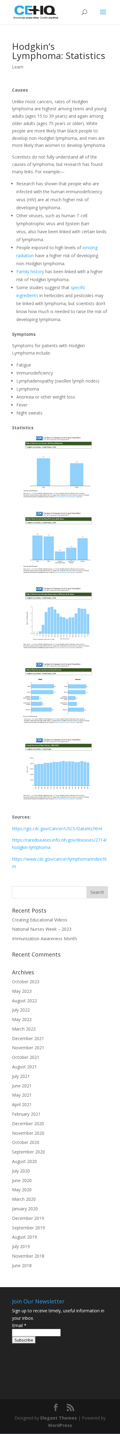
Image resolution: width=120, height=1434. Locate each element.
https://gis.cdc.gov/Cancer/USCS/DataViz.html (57, 828)
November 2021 (28, 1048)
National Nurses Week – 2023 (41, 929)
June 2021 (22, 1086)
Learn (17, 67)
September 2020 (28, 1152)
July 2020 (21, 1171)
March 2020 (24, 1199)
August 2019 (24, 1237)
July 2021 (21, 1076)
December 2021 (28, 1038)
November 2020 (28, 1133)
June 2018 (22, 1265)
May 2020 (22, 1189)
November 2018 (28, 1256)
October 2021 (25, 1057)
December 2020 (28, 1123)
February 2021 (26, 1114)
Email (19, 1325)
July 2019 (21, 1246)
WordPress (60, 1425)
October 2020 (25, 1142)
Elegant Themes (58, 1418)
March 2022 (24, 1029)
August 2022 (24, 1001)
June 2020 (22, 1180)
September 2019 (28, 1228)
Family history (30, 271)
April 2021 (22, 1104)
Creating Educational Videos (39, 920)
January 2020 (25, 1209)
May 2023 (22, 991)
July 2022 (21, 1010)
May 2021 (22, 1095)
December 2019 (28, 1218)
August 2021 (24, 1067)
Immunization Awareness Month (44, 938)
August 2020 (24, 1161)
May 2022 (22, 1019)
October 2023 (25, 981)
